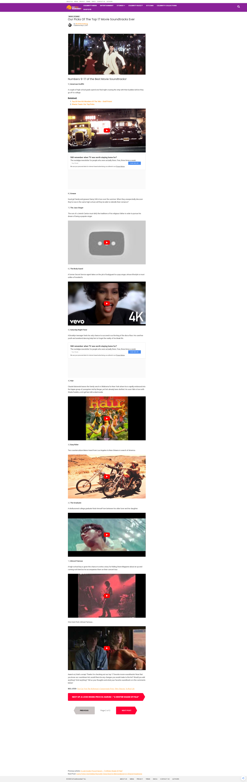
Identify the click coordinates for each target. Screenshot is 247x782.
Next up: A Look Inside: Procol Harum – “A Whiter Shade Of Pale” (105, 697)
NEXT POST (126, 710)
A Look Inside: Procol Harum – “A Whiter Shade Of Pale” (102, 771)
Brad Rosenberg (82, 24)
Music (71, 16)
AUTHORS (110, 1)
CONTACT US (101, 1)
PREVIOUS (84, 710)
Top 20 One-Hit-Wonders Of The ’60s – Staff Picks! (92, 101)
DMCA (94, 1)
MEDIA (76, 1)
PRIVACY (82, 1)
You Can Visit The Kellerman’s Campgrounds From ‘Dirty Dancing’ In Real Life (105, 688)
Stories (76, 16)
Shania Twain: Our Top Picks (83, 104)
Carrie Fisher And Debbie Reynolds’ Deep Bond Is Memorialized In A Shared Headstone (109, 774)
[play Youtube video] (107, 130)
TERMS (88, 1)
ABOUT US (69, 1)
